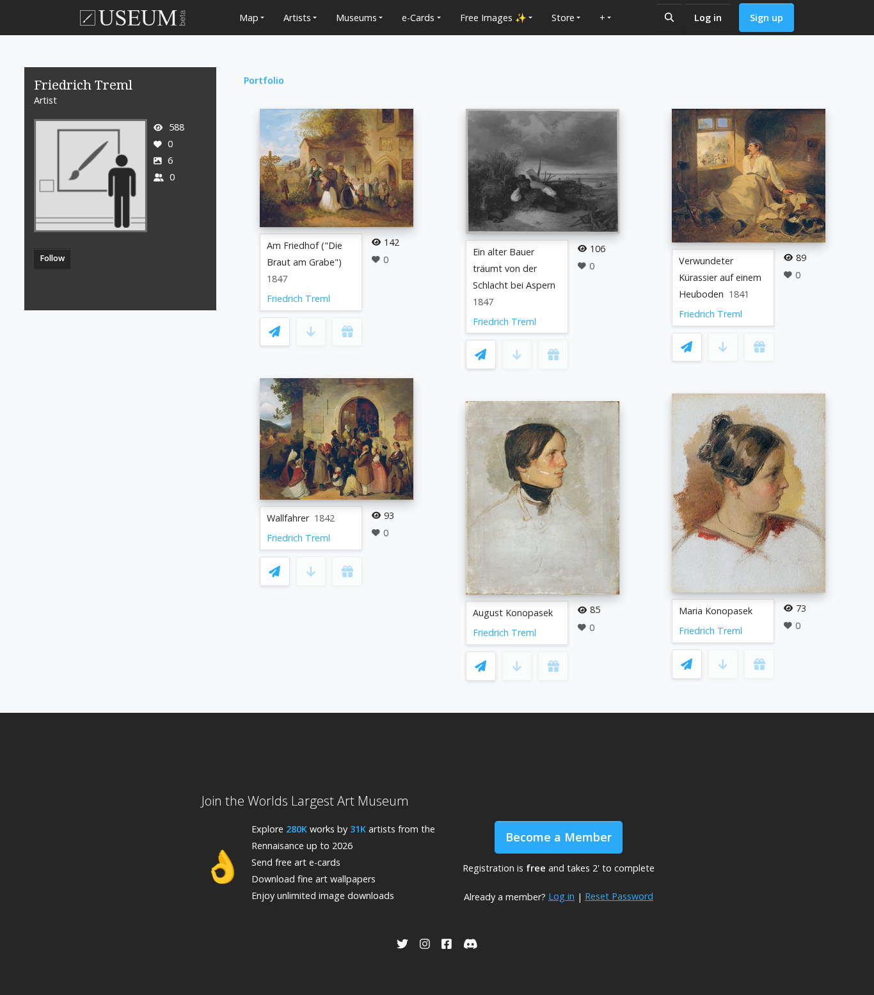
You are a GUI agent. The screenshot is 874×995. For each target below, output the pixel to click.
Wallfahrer (288, 518)
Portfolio (264, 80)
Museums (356, 18)
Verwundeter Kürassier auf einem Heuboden (720, 277)
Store (563, 18)
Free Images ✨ (493, 18)
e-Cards (418, 18)
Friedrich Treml (298, 298)
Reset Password (619, 896)
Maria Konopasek (715, 611)
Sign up (766, 18)
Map (248, 18)
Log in (708, 18)
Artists (297, 18)
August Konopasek (513, 613)
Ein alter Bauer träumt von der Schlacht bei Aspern (514, 268)
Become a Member (558, 837)
